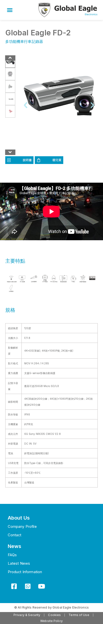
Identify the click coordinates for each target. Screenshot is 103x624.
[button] (9, 9)
